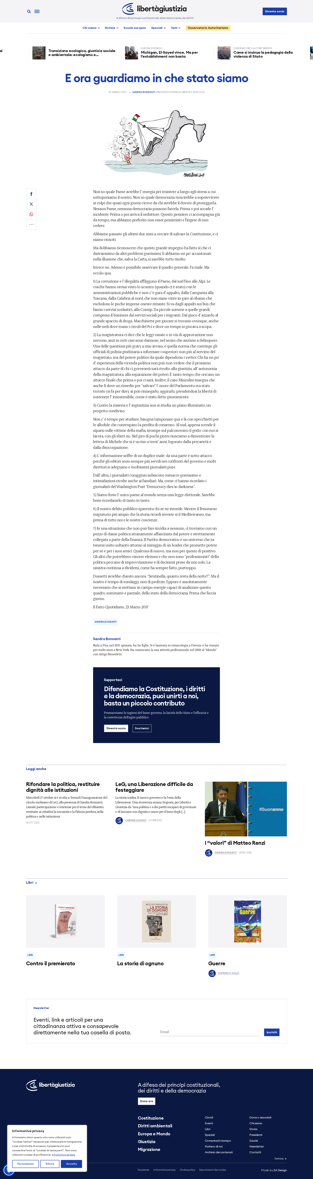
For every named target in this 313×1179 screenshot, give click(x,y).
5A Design (274, 1170)
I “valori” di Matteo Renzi (235, 843)
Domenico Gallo (228, 973)
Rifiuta (50, 1164)
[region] (47, 1148)
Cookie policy (187, 1170)
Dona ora (146, 1101)
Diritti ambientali (155, 1126)
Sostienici (142, 728)
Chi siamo (90, 27)
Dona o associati (260, 1117)
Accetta (71, 1164)
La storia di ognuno (140, 963)
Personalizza (25, 1164)
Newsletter (256, 1146)
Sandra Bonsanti (143, 92)
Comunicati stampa (218, 1140)
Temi (174, 27)
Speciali (156, 27)
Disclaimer (143, 1170)
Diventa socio (274, 11)
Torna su (279, 1159)
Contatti (255, 1152)
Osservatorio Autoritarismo (208, 27)
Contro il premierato (50, 963)
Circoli (209, 1117)
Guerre (216, 963)
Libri (29, 882)
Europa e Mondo (154, 1134)
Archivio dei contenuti (219, 1152)
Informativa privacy (165, 1170)
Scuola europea (135, 27)
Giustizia (146, 1142)
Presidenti (255, 1135)
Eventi (209, 1123)
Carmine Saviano (135, 820)
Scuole (253, 1140)
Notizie (110, 27)
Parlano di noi (213, 1146)
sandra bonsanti (106, 622)
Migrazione (149, 1149)
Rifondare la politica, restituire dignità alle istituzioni (63, 787)
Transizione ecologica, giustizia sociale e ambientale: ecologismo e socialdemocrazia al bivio (58, 55)
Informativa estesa (63, 1155)
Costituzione (151, 1118)
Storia (253, 1129)
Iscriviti (272, 1032)
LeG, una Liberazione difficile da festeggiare (154, 787)
